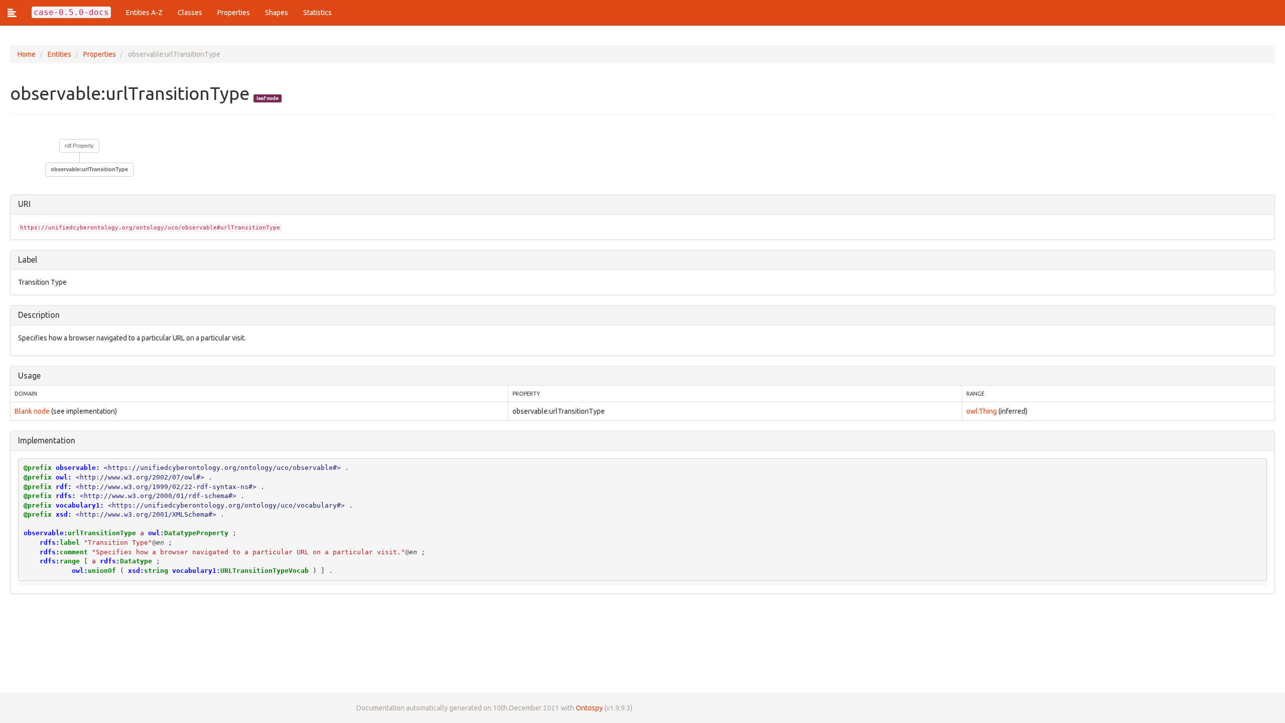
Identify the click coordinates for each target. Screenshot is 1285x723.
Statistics (317, 13)
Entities (59, 54)
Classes (190, 13)
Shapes (276, 13)
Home (27, 54)
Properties (233, 13)
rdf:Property (79, 146)
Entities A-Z (144, 13)
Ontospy (589, 708)
